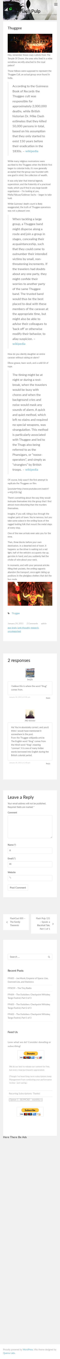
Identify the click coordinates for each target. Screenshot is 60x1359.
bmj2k (30, 680)
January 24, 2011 (16, 624)
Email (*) (12, 859)
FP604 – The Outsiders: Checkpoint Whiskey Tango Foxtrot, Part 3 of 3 (29, 996)
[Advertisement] (30, 1188)
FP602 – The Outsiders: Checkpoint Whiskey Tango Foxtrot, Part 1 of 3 (29, 1016)
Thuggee (16, 613)
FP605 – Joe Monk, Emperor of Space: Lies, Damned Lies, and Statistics (28, 980)
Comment (12, 813)
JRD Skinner (30, 721)
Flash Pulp (30, 11)
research (35, 628)
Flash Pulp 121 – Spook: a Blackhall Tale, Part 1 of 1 (43, 924)
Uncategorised (14, 631)
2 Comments (32, 624)
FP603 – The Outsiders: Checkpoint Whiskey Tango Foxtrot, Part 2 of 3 (29, 1006)
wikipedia (31, 151)
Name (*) (12, 845)
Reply (48, 698)
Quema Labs (9, 1353)
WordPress (28, 1350)
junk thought (24, 628)
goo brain (12, 628)
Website (12, 872)
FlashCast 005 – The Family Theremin (17, 922)
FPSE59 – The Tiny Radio (20, 988)
